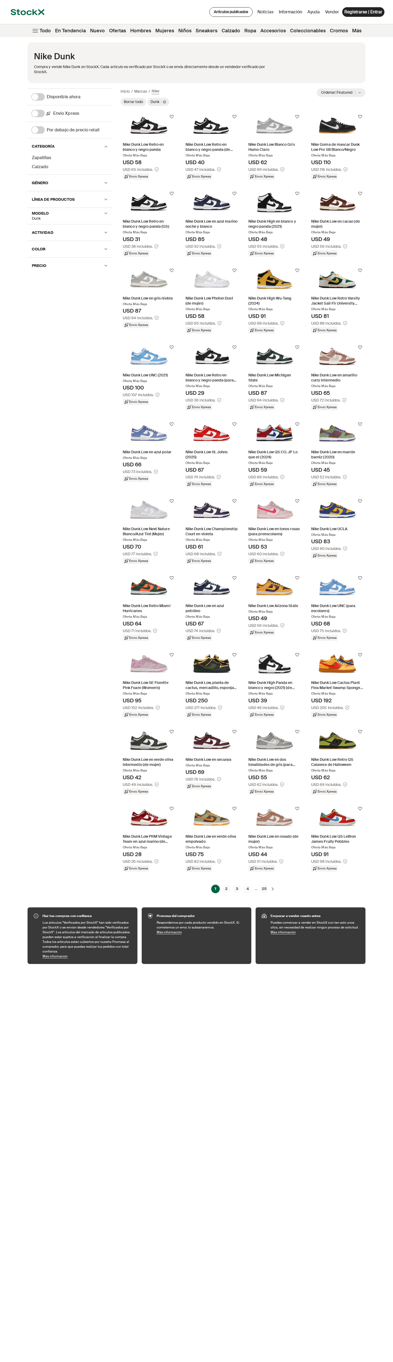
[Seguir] (171, 116)
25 (264, 888)
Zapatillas (41, 157)
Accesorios (273, 30)
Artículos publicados (231, 11)
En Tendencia (70, 30)
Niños (184, 30)
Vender (332, 12)
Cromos (339, 30)
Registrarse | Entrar (363, 12)
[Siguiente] (272, 889)
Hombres (140, 30)
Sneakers (206, 30)
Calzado (231, 30)
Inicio (125, 91)
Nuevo (97, 30)
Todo (45, 30)
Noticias (265, 12)
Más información (87, 956)
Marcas (140, 91)
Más (356, 30)
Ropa (250, 30)
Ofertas (117, 30)
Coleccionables (308, 30)
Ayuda (313, 12)
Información (291, 13)
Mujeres (164, 30)
